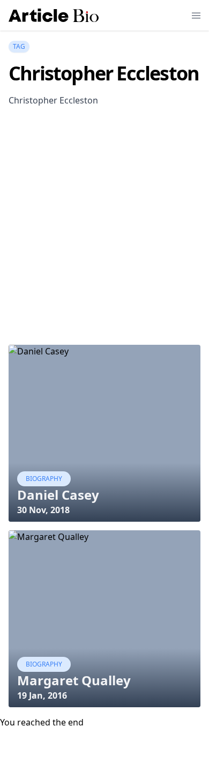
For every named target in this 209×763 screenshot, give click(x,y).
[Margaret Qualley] (104, 618)
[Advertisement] (104, 237)
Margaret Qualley (74, 680)
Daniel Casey (58, 494)
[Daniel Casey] (104, 433)
